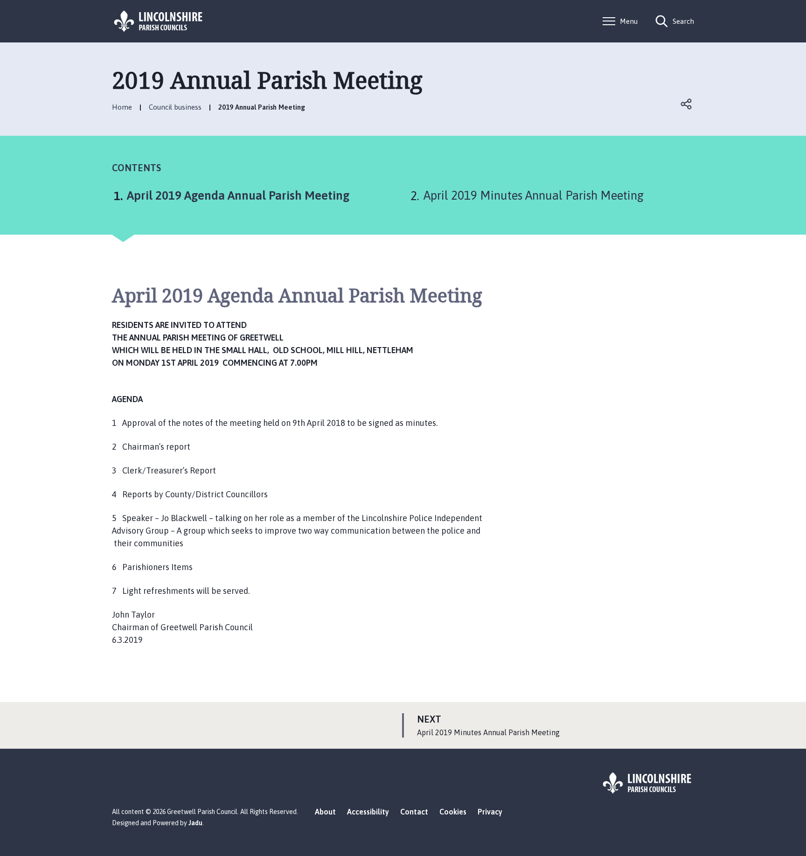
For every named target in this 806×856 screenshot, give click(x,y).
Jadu (195, 823)
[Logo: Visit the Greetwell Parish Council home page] (158, 21)
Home (122, 107)
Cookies (452, 811)
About (325, 811)
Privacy (490, 811)
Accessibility (368, 811)
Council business (175, 107)
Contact (414, 811)
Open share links (686, 104)
